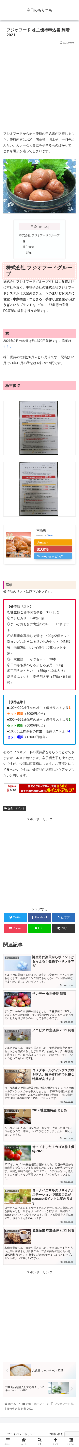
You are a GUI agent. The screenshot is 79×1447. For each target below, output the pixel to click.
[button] (71, 768)
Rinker (50, 535)
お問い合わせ (57, 1434)
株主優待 (28, 246)
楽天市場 (43, 549)
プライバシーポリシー (21, 1434)
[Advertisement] (39, 86)
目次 (33, 227)
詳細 (29, 252)
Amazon (42, 542)
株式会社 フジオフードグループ (39, 235)
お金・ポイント (16, 808)
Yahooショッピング (50, 556)
